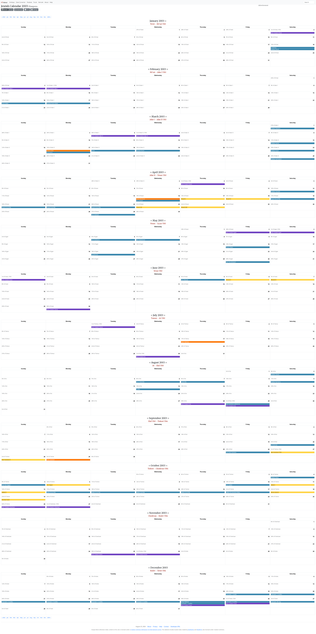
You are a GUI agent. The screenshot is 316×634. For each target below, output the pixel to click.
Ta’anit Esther (50, 150)
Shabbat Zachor (275, 143)
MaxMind (199, 629)
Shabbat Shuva (275, 477)
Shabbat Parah (275, 150)
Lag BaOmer (94, 254)
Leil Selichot (274, 445)
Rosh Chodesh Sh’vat (276, 33)
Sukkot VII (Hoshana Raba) (233, 492)
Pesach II (228, 199)
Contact (166, 626)
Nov (41, 17)
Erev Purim (50, 152)
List (12, 9)
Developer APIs (175, 626)
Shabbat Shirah (275, 49)
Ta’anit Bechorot (140, 199)
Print (27, 9)
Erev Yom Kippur (6, 485)
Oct (38, 17)
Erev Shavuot (184, 280)
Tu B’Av (138, 389)
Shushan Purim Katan (52, 103)
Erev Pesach (139, 200)
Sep (34, 17)
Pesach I (183, 199)
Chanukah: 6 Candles (141, 602)
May (21, 17)
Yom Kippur (50, 485)
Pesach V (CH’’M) (51, 207)
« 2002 (3, 17)
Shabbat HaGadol (275, 191)
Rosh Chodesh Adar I (7, 88)
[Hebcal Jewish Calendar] (4, 2)
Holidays (12, 2)
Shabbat (29, 2)
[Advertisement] (263, 11)
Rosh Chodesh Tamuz (52, 309)
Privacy (155, 626)
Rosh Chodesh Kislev (96, 554)
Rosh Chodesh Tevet (186, 605)
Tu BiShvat (273, 47)
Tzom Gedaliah (50, 460)
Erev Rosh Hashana (231, 452)
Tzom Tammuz (185, 342)
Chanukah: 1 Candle (231, 594)
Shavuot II (273, 280)
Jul (27, 17)
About (46, 2)
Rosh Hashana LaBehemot (233, 404)
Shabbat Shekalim (275, 128)
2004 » (49, 17)
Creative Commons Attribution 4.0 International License (146, 629)
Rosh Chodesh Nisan (186, 184)
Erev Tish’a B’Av (140, 382)
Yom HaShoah (95, 215)
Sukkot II (4, 492)
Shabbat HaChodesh (276, 159)
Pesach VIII (184, 207)
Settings (35, 9)
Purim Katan (5, 103)
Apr (18, 17)
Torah (35, 2)
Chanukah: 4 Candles (52, 602)
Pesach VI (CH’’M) (95, 207)
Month (5, 9)
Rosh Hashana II (6, 460)
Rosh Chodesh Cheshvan (8, 507)
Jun (25, 17)
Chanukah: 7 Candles (186, 603)
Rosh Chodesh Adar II (97, 136)
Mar (14, 17)
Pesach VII (139, 207)
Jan (7, 17)
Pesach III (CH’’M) (275, 199)
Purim (93, 150)
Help (51, 2)
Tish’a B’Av (184, 382)
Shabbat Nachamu (276, 382)
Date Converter (21, 2)
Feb (11, 17)
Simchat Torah (5, 500)
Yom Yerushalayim (231, 262)
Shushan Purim (140, 150)
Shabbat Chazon (275, 374)
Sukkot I (273, 485)
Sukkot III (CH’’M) (51, 492)
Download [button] (19, 9)
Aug (31, 17)
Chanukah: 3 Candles (7, 602)
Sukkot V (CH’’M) (140, 492)
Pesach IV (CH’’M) (6, 207)
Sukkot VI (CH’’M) (185, 492)
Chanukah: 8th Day (276, 602)
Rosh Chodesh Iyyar (231, 232)
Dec (45, 17)
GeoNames (191, 629)
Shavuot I (228, 280)
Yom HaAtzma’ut (140, 240)
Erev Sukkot (229, 485)
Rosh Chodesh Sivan (7, 280)
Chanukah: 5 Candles (97, 602)
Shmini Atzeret (275, 492)
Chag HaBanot (185, 602)
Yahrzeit (40, 2)
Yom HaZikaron (95, 240)
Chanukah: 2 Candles (276, 594)
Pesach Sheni (229, 247)
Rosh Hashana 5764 (276, 452)
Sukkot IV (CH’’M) (95, 492)
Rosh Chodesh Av (140, 356)
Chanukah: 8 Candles (231, 602)
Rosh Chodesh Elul (186, 404)
